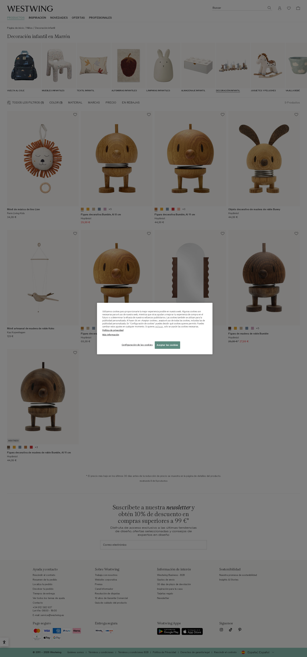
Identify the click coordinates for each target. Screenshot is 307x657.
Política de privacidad (112, 330)
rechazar (159, 326)
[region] (154, 328)
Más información (110, 334)
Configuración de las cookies (137, 345)
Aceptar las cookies (167, 345)
